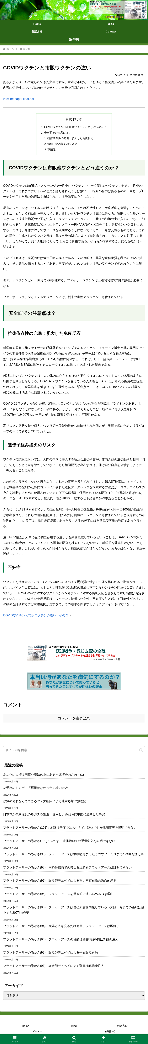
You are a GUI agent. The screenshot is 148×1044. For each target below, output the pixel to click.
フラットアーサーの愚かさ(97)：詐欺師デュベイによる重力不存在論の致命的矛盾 (59, 880)
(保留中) (110, 1031)
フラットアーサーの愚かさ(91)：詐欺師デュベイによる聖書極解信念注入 (53, 965)
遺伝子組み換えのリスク (62, 143)
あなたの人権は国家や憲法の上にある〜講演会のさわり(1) (43, 774)
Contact (38, 1031)
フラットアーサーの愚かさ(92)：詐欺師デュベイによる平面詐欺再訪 (50, 952)
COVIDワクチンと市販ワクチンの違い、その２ (35, 615)
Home (25, 1025)
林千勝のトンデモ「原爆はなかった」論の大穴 (35, 787)
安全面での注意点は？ (57, 132)
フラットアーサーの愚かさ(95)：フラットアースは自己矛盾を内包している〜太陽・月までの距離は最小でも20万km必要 (73, 910)
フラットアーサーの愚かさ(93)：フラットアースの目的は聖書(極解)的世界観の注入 (60, 939)
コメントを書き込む (74, 718)
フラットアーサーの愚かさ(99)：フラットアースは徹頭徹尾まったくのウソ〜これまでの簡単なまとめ (73, 854)
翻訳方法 (122, 1025)
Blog (74, 1025)
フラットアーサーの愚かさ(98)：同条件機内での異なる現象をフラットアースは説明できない (67, 867)
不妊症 (51, 149)
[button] (141, 750)
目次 (69, 119)
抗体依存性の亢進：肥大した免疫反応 (70, 138)
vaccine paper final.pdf (18, 99)
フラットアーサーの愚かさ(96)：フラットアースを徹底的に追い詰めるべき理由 (58, 894)
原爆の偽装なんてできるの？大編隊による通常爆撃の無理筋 (44, 801)
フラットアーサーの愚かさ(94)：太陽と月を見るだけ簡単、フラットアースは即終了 (61, 926)
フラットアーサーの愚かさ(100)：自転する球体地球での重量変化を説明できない (59, 841)
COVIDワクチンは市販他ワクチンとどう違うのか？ (75, 127)
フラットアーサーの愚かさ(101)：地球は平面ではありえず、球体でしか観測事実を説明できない (70, 827)
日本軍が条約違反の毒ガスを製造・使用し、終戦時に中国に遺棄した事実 (54, 814)
